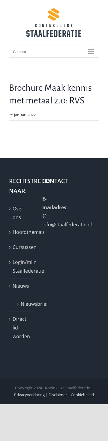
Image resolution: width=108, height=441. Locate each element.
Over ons (18, 213)
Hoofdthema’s (21, 232)
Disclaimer (58, 394)
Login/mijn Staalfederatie (21, 266)
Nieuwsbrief (24, 304)
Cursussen (21, 247)
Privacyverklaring (29, 394)
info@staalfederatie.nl (67, 224)
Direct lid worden (21, 328)
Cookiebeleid (82, 394)
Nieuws (21, 286)
